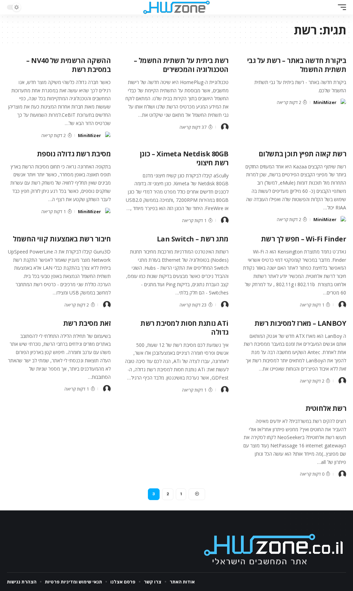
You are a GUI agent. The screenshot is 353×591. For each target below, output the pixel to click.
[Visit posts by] (225, 127)
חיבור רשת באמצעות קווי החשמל (62, 238)
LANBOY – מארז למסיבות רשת (300, 323)
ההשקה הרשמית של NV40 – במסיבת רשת (68, 65)
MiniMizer (324, 102)
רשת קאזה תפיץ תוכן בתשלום (302, 153)
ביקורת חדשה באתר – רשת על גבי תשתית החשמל (296, 65)
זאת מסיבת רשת (87, 323)
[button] (340, 7)
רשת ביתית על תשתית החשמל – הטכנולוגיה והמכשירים (181, 65)
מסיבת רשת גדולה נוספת (74, 153)
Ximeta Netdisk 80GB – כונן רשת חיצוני (184, 158)
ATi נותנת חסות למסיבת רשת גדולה (184, 328)
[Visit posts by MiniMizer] (342, 102)
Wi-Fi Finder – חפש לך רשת (303, 238)
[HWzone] (176, 7)
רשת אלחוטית (325, 408)
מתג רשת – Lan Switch (193, 238)
